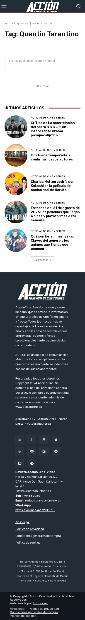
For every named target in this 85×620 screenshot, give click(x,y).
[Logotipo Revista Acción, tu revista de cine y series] (42, 6)
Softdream (40, 603)
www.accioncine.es (28, 406)
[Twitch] (19, 463)
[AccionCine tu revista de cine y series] (42, 291)
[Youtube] (31, 451)
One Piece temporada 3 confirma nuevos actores (52, 157)
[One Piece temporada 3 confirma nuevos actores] (16, 155)
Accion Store (47, 419)
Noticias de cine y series (48, 117)
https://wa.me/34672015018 (35, 510)
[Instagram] (56, 439)
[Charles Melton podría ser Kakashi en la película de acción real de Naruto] (16, 183)
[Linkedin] (19, 451)
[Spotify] (31, 463)
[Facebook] (31, 439)
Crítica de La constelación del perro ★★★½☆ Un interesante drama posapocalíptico (53, 129)
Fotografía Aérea (39, 423)
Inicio (8, 23)
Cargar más (41, 260)
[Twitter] (43, 439)
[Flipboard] (43, 451)
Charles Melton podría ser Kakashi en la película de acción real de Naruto (52, 186)
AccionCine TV (25, 419)
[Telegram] (56, 451)
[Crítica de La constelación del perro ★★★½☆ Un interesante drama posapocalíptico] (16, 126)
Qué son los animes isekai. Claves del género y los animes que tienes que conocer (52, 242)
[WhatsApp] (19, 439)
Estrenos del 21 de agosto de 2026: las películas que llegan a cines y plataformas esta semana (55, 214)
